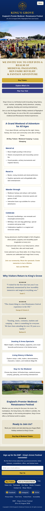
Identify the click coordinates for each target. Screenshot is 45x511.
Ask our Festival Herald (26, 482)
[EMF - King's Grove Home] (22, 5)
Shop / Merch (26, 488)
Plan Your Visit (22, 91)
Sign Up (22, 473)
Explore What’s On (22, 85)
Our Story (25, 485)
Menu (40, 3)
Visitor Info (8, 485)
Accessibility (36, 497)
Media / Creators (34, 485)
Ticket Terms (18, 497)
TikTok (36, 492)
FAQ (39, 481)
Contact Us (17, 488)
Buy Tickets (22, 80)
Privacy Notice (9, 497)
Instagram (24, 492)
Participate (16, 485)
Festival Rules (27, 497)
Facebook (11, 492)
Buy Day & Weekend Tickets (22, 436)
